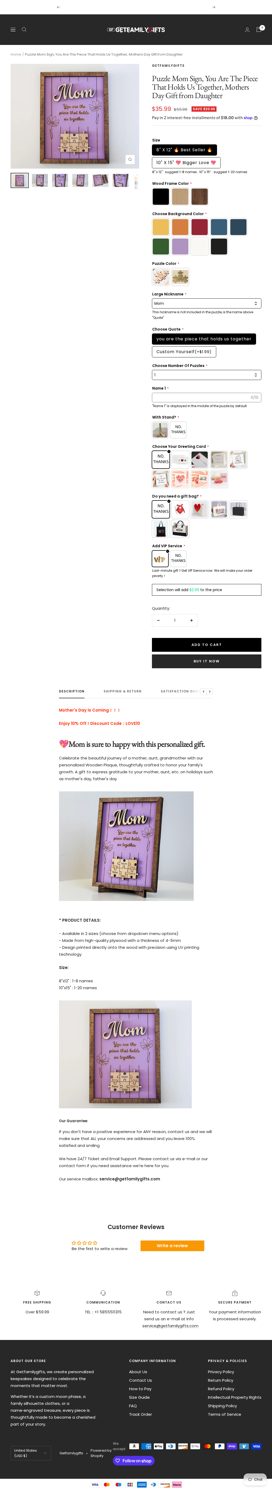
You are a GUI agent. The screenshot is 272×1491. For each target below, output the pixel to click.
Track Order (140, 1414)
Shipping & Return (123, 692)
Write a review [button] (172, 1246)
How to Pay (140, 1389)
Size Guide (139, 1397)
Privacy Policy (221, 1372)
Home (16, 54)
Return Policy (220, 1380)
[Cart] (258, 29)
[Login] (247, 29)
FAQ (133, 1406)
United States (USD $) (25, 1453)
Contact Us (140, 1380)
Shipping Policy (222, 1406)
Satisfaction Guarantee (187, 692)
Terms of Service (224, 1414)
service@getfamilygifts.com (170, 1326)
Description (71, 692)
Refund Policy (221, 1389)
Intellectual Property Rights (234, 1397)
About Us (138, 1372)
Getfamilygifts (168, 65)
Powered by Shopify (101, 1453)
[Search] (24, 29)
